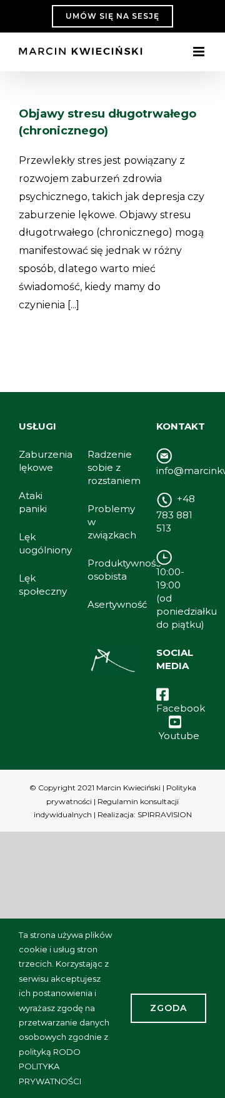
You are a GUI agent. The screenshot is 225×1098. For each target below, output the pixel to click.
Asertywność (117, 604)
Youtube (179, 736)
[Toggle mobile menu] (199, 51)
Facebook (180, 708)
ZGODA (168, 1008)
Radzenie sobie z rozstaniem (114, 467)
